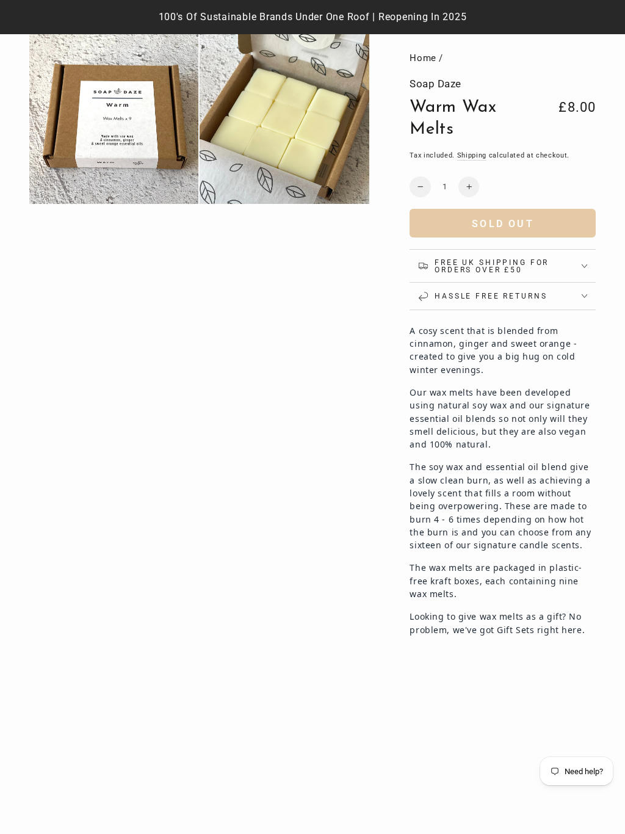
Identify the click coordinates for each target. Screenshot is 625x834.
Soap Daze (435, 84)
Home (423, 58)
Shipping (471, 155)
